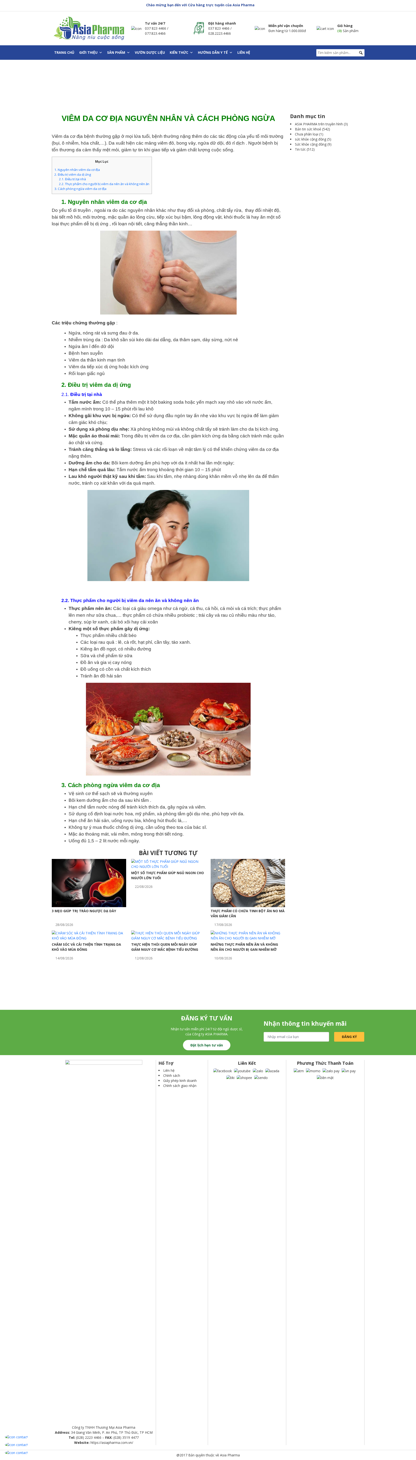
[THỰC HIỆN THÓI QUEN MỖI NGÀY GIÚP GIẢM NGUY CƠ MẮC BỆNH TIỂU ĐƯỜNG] (168, 935)
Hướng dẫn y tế (213, 52)
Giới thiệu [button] (88, 52)
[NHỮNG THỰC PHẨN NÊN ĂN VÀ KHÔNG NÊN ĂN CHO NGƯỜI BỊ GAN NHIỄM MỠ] (248, 935)
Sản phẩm (116, 52)
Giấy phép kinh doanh (180, 1080)
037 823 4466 (155, 28)
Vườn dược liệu (150, 52)
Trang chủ (64, 52)
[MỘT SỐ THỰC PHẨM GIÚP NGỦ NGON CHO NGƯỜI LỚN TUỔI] (168, 863)
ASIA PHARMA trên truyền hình (319, 124)
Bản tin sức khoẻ (308, 129)
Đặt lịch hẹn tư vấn (206, 1045)
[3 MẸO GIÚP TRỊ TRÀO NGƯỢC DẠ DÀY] (89, 882)
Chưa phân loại (306, 134)
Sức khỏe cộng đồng (310, 144)
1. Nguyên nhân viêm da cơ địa (77, 169)
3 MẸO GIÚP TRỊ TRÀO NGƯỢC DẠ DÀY (84, 911)
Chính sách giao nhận (179, 1085)
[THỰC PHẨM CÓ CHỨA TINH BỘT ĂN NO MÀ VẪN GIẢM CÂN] (248, 882)
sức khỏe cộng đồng (310, 139)
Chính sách (171, 1075)
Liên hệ (243, 52)
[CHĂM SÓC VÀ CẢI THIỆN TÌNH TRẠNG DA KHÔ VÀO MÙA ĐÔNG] (89, 935)
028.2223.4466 (219, 33)
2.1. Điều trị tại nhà (72, 179)
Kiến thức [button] (179, 52)
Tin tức (300, 149)
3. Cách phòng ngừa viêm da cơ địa (80, 189)
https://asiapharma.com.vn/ (112, 1442)
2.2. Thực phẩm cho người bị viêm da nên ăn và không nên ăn (104, 184)
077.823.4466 (155, 33)
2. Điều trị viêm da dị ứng (72, 174)
